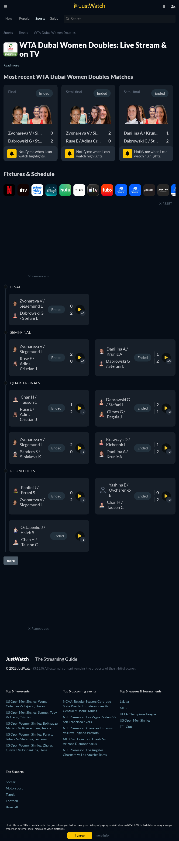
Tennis (23, 33)
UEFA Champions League (138, 714)
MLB (123, 708)
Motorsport (14, 788)
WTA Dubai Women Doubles (55, 33)
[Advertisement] (38, 244)
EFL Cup (126, 727)
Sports (8, 33)
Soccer (11, 782)
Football (12, 801)
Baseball (12, 807)
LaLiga (124, 701)
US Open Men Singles (135, 720)
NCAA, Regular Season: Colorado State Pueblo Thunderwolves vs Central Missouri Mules (87, 706)
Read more (11, 65)
